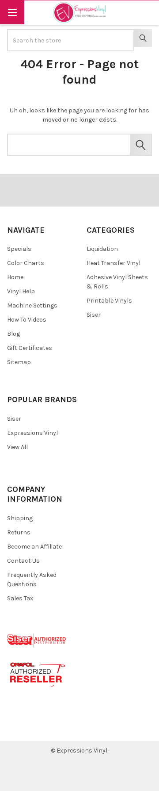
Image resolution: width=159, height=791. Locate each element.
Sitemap (19, 362)
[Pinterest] (32, 727)
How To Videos (26, 319)
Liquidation (102, 249)
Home (15, 277)
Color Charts (25, 263)
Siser (94, 315)
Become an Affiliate (34, 546)
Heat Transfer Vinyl (113, 263)
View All (17, 447)
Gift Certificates (29, 348)
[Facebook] (17, 727)
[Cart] (146, 12)
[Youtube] (48, 727)
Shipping (20, 518)
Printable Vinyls (109, 300)
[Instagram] (64, 727)
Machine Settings (32, 305)
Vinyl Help (21, 291)
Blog (13, 334)
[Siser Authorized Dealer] (37, 640)
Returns (18, 532)
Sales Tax (20, 598)
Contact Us (23, 560)
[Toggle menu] (12, 12)
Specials (19, 249)
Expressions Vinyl (32, 433)
